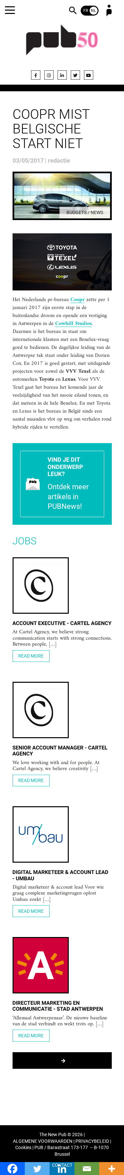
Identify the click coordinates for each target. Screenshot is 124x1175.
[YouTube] (88, 75)
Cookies (23, 1147)
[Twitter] (75, 75)
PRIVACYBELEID (92, 1141)
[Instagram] (49, 75)
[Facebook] (35, 75)
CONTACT (62, 1165)
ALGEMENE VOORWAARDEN (42, 1141)
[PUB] (62, 44)
